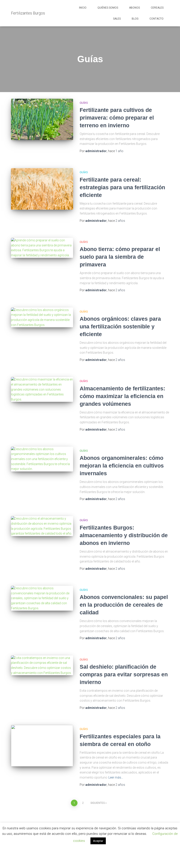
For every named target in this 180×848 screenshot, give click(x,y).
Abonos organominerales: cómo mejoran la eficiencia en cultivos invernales (122, 465)
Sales (117, 18)
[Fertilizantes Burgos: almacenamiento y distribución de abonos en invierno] (42, 526)
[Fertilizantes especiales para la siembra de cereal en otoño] (42, 745)
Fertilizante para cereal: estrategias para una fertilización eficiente (122, 187)
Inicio (82, 7)
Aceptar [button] (98, 841)
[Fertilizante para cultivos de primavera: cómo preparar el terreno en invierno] (42, 119)
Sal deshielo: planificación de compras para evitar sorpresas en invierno (124, 674)
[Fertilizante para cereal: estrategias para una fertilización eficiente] (42, 188)
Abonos (134, 7)
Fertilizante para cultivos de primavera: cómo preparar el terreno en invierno (117, 117)
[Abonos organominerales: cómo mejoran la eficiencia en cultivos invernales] (42, 459)
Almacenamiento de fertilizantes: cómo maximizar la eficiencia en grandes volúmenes (122, 396)
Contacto (156, 18)
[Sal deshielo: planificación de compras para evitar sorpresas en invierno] (42, 665)
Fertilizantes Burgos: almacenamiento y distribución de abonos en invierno (124, 535)
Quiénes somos (107, 7)
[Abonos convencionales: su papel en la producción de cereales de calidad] (42, 598)
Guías (84, 102)
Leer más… (115, 777)
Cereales (157, 7)
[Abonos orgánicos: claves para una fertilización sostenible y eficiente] (42, 318)
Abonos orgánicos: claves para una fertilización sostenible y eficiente (120, 326)
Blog (135, 18)
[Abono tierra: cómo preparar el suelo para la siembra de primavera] (42, 248)
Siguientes (97, 802)
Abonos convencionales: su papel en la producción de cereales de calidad (124, 604)
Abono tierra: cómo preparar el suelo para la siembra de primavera (120, 257)
